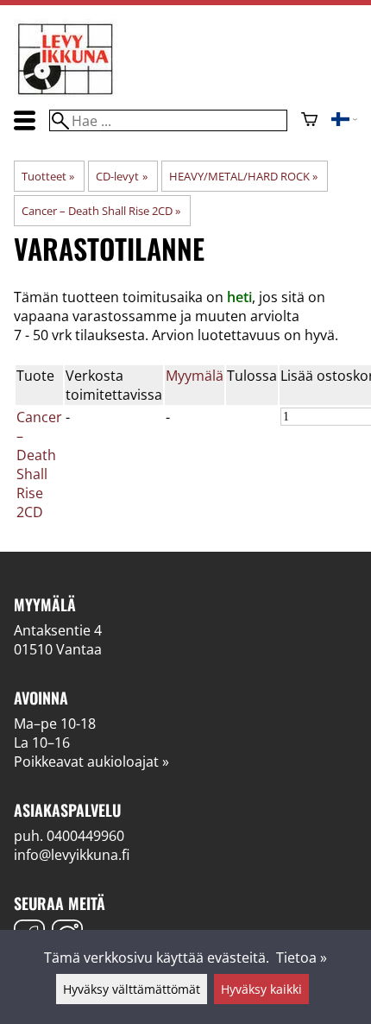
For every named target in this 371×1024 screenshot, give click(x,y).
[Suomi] (344, 120)
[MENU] (24, 120)
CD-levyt (121, 176)
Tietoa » (301, 957)
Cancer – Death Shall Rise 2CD (101, 210)
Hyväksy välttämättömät (131, 989)
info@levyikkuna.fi (71, 854)
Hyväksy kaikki (261, 989)
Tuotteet (48, 176)
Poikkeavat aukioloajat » (91, 761)
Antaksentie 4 (58, 630)
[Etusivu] (65, 93)
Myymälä (194, 375)
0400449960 (85, 835)
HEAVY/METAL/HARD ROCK (243, 176)
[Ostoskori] (309, 120)
